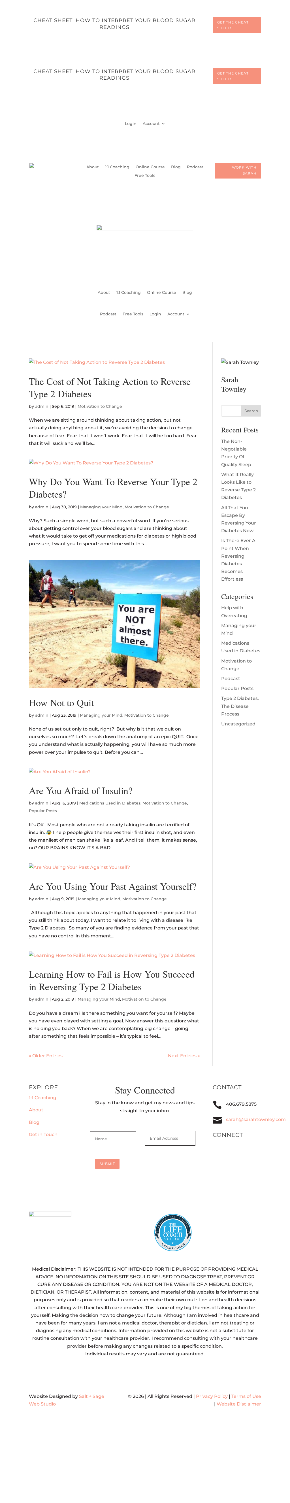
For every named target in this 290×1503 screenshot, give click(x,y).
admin (41, 406)
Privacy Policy (212, 1396)
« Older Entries (46, 1055)
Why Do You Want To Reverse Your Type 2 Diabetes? (113, 487)
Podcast (195, 167)
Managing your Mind (101, 507)
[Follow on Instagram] (236, 1152)
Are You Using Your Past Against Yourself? (113, 886)
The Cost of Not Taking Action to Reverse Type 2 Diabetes (110, 387)
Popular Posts (43, 810)
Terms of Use (246, 1396)
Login (131, 124)
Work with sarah (244, 170)
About (92, 167)
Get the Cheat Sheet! (233, 76)
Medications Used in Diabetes (109, 803)
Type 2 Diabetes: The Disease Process (240, 706)
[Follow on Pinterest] (248, 1152)
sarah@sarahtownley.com (256, 1119)
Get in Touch (43, 1134)
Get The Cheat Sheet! (233, 25)
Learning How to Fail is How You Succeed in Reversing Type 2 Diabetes (112, 980)
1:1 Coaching (117, 167)
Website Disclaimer (239, 1404)
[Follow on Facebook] (225, 1152)
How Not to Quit (61, 702)
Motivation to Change (100, 406)
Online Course (150, 167)
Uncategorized (238, 724)
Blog (176, 167)
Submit (107, 1164)
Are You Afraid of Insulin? (81, 790)
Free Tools (145, 175)
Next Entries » (184, 1055)
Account (151, 124)
